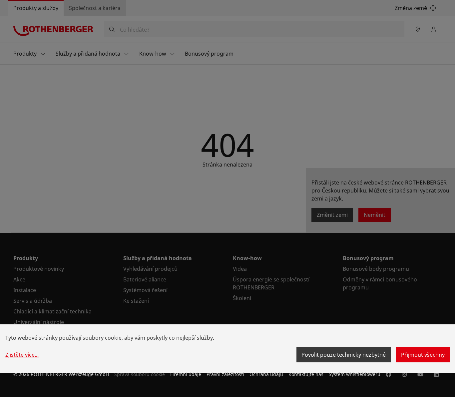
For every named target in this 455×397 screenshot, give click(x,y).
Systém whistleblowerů (354, 374)
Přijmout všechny (423, 354)
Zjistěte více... (22, 354)
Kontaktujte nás (305, 374)
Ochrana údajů (266, 374)
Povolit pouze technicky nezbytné (343, 354)
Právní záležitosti (225, 374)
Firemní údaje (185, 374)
